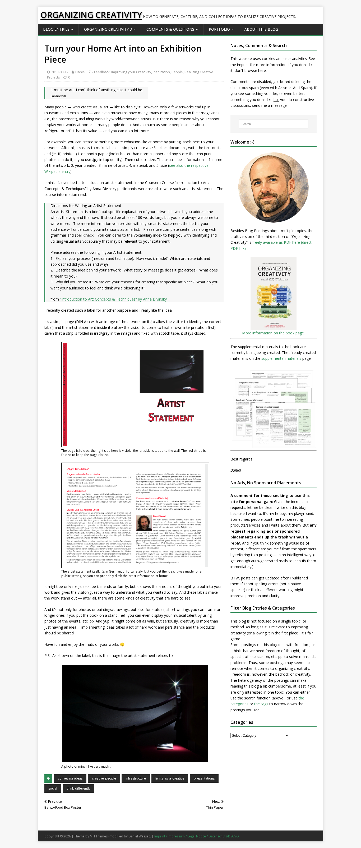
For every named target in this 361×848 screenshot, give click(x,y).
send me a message (269, 105)
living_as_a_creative (169, 778)
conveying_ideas (70, 778)
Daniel (80, 72)
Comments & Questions (170, 29)
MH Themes (99, 836)
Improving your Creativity (131, 72)
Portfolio (219, 29)
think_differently (78, 788)
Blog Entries (56, 29)
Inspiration (161, 72)
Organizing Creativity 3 (108, 29)
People (177, 72)
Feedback (102, 72)
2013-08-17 (59, 72)
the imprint (239, 64)
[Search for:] (273, 123)
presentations (204, 778)
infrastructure (136, 778)
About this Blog (261, 29)
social (52, 788)
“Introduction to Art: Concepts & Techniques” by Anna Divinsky (113, 299)
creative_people (104, 778)
